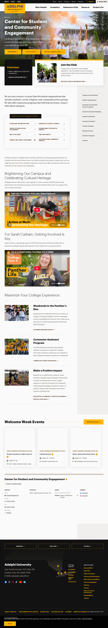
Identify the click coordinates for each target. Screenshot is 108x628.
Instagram (85, 495)
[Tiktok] (16, 582)
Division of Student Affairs (13, 483)
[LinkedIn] (25, 582)
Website (9, 512)
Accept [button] (10, 623)
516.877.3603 (11, 501)
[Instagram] (13, 582)
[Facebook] (6, 582)
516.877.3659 (11, 507)
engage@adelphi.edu (13, 495)
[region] (54, 447)
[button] (90, 1)
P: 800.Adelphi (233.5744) (17, 576)
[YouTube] (20, 582)
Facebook (85, 493)
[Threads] (9, 582)
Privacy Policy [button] (87, 619)
